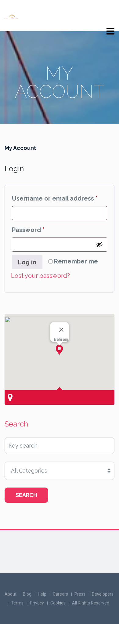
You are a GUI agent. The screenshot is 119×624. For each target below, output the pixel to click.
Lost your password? (40, 275)
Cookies (58, 602)
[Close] (61, 329)
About (10, 594)
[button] (59, 350)
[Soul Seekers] (12, 16)
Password (42, 230)
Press (79, 594)
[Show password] (99, 244)
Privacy (37, 602)
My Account (20, 148)
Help (42, 594)
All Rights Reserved (90, 602)
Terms (17, 602)
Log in (27, 262)
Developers (103, 594)
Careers (60, 594)
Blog (27, 594)
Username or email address (59, 198)
